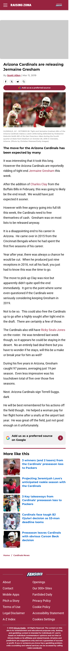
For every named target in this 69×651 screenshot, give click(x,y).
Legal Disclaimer (14, 613)
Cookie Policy (41, 607)
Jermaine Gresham (41, 171)
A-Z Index (9, 619)
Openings (38, 582)
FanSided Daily (42, 594)
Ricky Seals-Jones (53, 330)
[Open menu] (5, 5)
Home (6, 555)
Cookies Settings (43, 619)
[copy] (23, 81)
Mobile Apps (11, 594)
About (7, 582)
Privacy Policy (41, 600)
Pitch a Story (11, 600)
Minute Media (20, 628)
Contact (8, 588)
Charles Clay (38, 184)
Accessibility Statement (48, 613)
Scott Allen (14, 75)
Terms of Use (11, 607)
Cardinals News (21, 555)
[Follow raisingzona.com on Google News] (60, 437)
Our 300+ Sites (42, 588)
